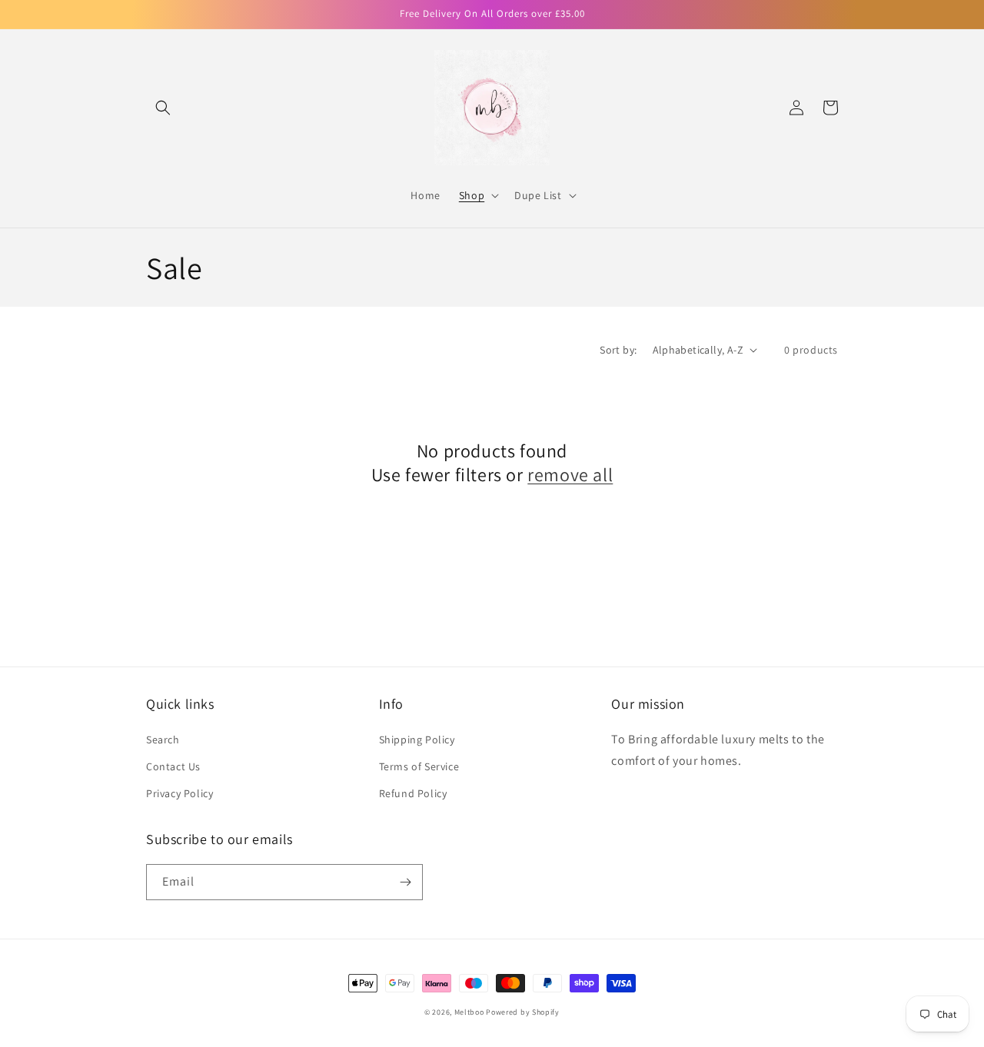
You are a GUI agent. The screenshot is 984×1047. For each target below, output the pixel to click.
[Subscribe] (405, 882)
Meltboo (470, 1012)
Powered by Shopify (523, 1012)
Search (163, 739)
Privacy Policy (179, 793)
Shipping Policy (417, 739)
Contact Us (173, 766)
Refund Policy (413, 793)
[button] (163, 108)
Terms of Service (419, 766)
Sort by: (618, 350)
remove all (570, 475)
